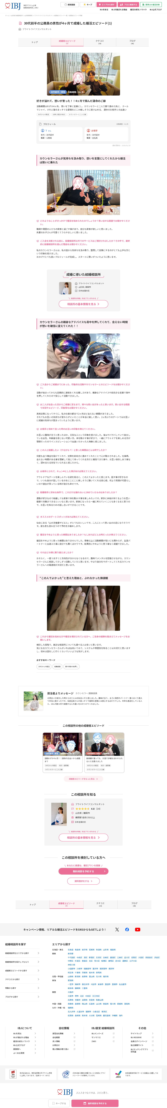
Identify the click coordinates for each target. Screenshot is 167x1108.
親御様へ (17, 1049)
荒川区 (97, 961)
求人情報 (56, 1041)
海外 (121, 1015)
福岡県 (70, 1008)
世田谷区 (149, 957)
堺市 (77, 996)
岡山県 (84, 1004)
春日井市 (85, 984)
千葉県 (77, 972)
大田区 (141, 957)
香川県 (113, 1004)
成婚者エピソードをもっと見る (82, 779)
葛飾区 (125, 961)
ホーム (7, 15)
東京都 (70, 953)
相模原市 (87, 969)
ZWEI (94, 1041)
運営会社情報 (57, 1033)
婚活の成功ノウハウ (138, 9)
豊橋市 (114, 984)
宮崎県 (99, 1015)
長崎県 (77, 1015)
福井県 (106, 976)
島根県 (77, 1004)
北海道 (70, 950)
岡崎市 (77, 984)
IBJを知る (104, 9)
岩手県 (84, 950)
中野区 (70, 961)
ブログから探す (11, 996)
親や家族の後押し (71, 666)
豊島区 (84, 961)
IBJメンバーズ (97, 1033)
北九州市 (71, 1011)
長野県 (84, 976)
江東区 (120, 957)
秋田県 (99, 950)
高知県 (127, 1004)
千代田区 (71, 957)
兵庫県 (70, 1000)
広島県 (91, 1004)
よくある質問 (18, 1053)
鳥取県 (70, 1004)
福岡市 (88, 1011)
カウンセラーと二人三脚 (77, 114)
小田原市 (71, 969)
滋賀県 (84, 1000)
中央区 (79, 957)
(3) (67, 42)
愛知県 (70, 980)
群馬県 (99, 972)
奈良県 (91, 1000)
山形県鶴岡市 (28, 15)
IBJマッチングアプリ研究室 (139, 1050)
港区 (85, 957)
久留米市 (80, 1011)
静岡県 (77, 988)
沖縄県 (114, 1015)
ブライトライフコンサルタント (43, 15)
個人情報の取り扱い (60, 1049)
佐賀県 (70, 1015)
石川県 (99, 976)
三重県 (84, 988)
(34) (100, 42)
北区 (91, 961)
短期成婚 (57, 666)
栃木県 (91, 972)
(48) (132, 42)
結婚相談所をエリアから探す (17, 953)
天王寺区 (96, 996)
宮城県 (91, 950)
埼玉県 (70, 972)
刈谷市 (93, 984)
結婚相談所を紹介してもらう (17, 962)
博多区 (104, 1011)
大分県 (91, 1015)
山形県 (106, 950)
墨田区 (113, 957)
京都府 (77, 1000)
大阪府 (70, 992)
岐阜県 (70, 988)
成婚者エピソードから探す (16, 970)
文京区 (99, 957)
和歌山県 (99, 1000)
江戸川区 (133, 961)
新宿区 (91, 957)
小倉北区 (96, 1011)
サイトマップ (136, 1033)
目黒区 (134, 957)
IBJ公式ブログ (156, 9)
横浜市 (111, 969)
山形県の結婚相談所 (17, 15)
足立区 (118, 961)
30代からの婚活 (43, 114)
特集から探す (10, 988)
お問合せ (56, 1045)
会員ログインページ (139, 1041)
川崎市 (79, 969)
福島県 (113, 950)
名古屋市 (122, 984)
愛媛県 (120, 1004)
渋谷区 (157, 957)
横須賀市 (103, 969)
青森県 (77, 950)
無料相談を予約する (97, 1103)
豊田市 (107, 984)
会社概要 (56, 1037)
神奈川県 (71, 965)
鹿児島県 (106, 1015)
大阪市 (70, 996)
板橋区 (104, 961)
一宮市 (70, 984)
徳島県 (106, 1004)
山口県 (99, 1004)
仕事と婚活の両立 (59, 114)
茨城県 (84, 972)
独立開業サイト (137, 1045)
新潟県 (77, 976)
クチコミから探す (12, 979)
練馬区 (111, 961)
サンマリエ (96, 1037)
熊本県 (84, 1015)
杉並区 (77, 961)
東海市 (100, 984)
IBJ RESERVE (136, 1037)
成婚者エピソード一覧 (60, 15)
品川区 (127, 957)
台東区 (106, 957)
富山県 (91, 976)
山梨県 (70, 976)
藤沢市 (95, 969)
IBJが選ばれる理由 (119, 9)
